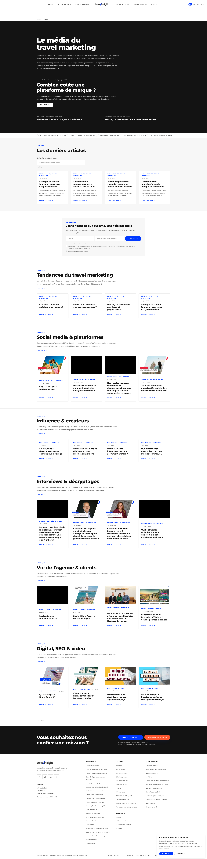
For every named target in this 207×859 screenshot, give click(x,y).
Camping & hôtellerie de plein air (97, 806)
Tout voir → (42, 288)
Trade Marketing (140, 4)
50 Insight (119, 828)
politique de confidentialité (127, 246)
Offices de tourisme (92, 765)
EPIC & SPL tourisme (93, 783)
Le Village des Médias (123, 821)
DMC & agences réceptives (95, 817)
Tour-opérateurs (91, 810)
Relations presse (121, 777)
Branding (119, 765)
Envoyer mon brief (131, 737)
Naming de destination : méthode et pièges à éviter (130, 119)
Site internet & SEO (122, 780)
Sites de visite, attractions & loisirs (97, 828)
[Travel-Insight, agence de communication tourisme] (101, 4)
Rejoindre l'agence (116, 855)
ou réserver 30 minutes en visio (76, 244)
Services (119, 761)
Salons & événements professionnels (98, 832)
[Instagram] (44, 776)
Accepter (166, 853)
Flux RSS (40, 720)
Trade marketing (121, 784)
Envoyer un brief (151, 807)
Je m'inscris (133, 238)
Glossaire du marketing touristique (157, 780)
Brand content (120, 769)
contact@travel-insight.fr (45, 794)
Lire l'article (45, 104)
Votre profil (91, 761)
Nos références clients (153, 792)
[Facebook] (39, 776)
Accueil (39, 19)
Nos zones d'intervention (154, 788)
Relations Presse (121, 4)
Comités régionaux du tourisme (96, 769)
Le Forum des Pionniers (123, 825)
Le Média (149, 777)
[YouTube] (56, 776)
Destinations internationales (95, 798)
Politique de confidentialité (139, 855)
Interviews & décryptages (135, 135)
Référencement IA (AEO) (124, 796)
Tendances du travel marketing (52, 135)
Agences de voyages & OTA (95, 813)
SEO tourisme (120, 792)
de (198, 4)
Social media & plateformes (83, 135)
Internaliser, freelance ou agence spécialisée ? (59, 119)
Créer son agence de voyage (155, 796)
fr (190, 4)
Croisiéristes (90, 825)
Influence (155, 4)
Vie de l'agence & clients (161, 135)
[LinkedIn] (50, 776)
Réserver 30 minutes (157, 737)
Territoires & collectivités (94, 795)
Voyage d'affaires (91, 840)
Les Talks (118, 817)
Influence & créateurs (109, 135)
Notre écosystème (152, 773)
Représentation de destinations (126, 803)
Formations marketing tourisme (126, 807)
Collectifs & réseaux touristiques (97, 791)
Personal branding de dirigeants (156, 799)
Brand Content (64, 4)
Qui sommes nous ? (152, 765)
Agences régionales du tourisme (96, 773)
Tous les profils (91, 843)
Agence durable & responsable (156, 769)
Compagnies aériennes (93, 821)
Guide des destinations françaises (157, 784)
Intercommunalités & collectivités (97, 787)
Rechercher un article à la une (46, 158)
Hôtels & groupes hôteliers (95, 802)
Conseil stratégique (122, 799)
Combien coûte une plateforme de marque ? (66, 87)
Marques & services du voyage (96, 836)
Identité (51, 4)
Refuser (181, 853)
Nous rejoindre (151, 803)
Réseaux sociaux (82, 4)
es (201, 4)
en (194, 4)
